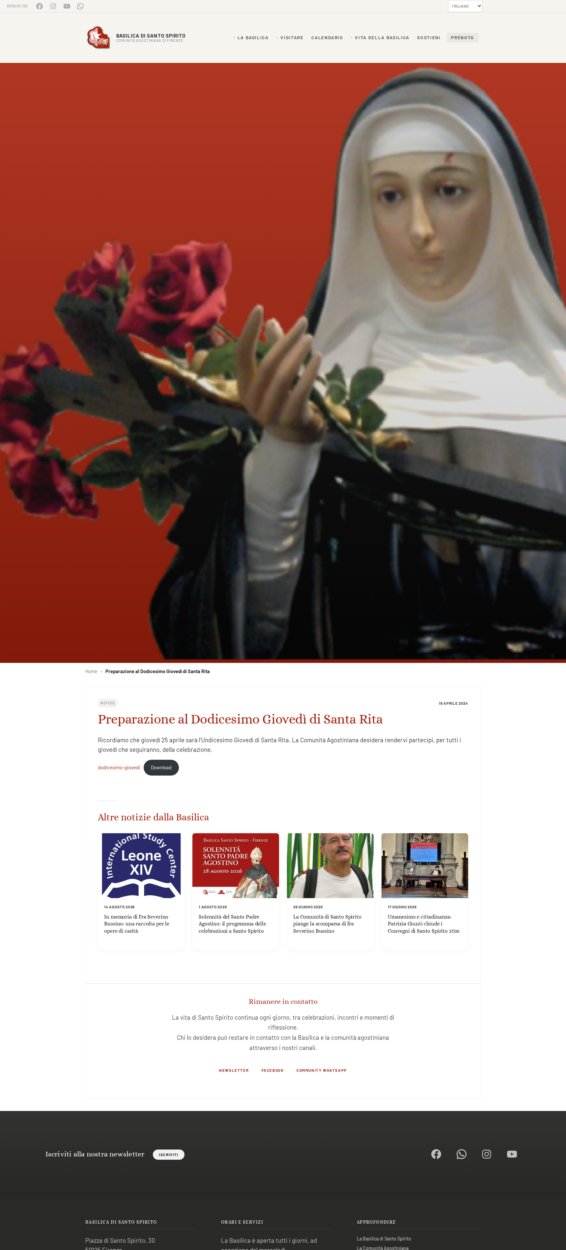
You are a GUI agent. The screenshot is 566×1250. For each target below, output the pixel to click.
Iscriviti (168, 1154)
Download (161, 767)
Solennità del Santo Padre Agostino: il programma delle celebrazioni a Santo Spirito (232, 924)
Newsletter (234, 1070)
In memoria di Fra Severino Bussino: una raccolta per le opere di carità (136, 924)
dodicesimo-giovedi (119, 767)
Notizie (107, 703)
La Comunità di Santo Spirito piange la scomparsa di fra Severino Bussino (327, 924)
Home (91, 671)
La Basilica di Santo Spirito (384, 1238)
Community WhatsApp (322, 1070)
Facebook (273, 1070)
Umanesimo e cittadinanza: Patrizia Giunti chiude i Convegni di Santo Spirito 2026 (424, 924)
